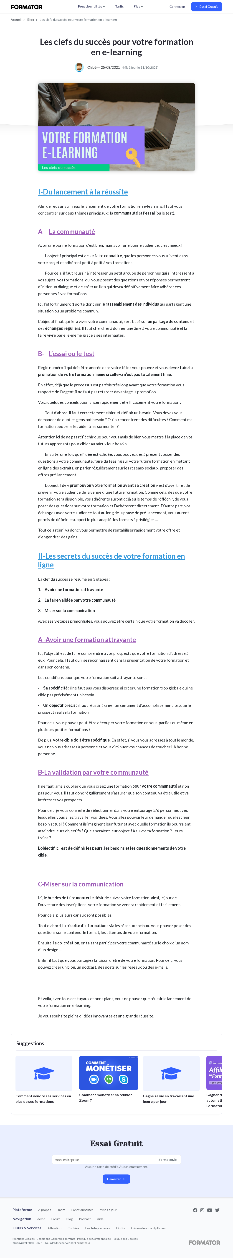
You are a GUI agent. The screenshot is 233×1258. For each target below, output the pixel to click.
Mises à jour (108, 1210)
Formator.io (82, 1243)
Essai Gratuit (208, 6)
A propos (44, 1210)
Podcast (85, 1219)
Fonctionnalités (82, 1210)
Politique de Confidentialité (94, 1238)
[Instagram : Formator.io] (202, 1210)
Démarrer (114, 1179)
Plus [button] (137, 6)
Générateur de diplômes (148, 1228)
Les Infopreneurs (97, 1228)
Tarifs (119, 6)
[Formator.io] (29, 6)
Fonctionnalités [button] (90, 6)
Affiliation (54, 1228)
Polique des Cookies (125, 1238)
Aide (100, 1219)
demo (41, 1219)
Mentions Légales (24, 1238)
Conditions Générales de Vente (55, 1238)
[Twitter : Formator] (217, 1210)
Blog (69, 1219)
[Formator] (204, 1242)
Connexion (177, 6)
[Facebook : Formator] (195, 1210)
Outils (120, 1228)
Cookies (73, 1228)
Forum (55, 1219)
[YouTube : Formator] (210, 1210)
